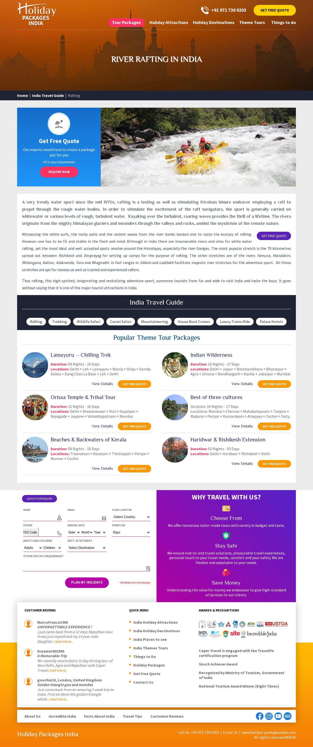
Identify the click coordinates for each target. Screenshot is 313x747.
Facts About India (99, 716)
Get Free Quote (274, 10)
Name (26, 510)
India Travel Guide (48, 95)
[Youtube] (278, 716)
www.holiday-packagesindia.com (269, 732)
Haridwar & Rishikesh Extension (227, 439)
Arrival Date (76, 525)
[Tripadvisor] (287, 716)
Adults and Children (37, 540)
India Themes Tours (150, 647)
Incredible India (62, 716)
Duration (118, 525)
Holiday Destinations (213, 22)
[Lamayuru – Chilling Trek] (35, 376)
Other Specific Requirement (43, 556)
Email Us (230, 732)
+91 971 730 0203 (228, 10)
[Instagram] (269, 716)
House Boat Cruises (194, 321)
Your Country (122, 510)
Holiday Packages (149, 665)
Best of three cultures (216, 397)
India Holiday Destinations (156, 630)
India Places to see (150, 639)
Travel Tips (132, 716)
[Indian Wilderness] (175, 376)
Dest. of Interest (79, 540)
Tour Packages (126, 22)
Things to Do (144, 656)
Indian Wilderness (211, 354)
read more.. (63, 641)
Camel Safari (120, 321)
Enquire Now (59, 172)
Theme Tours (252, 22)
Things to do (283, 22)
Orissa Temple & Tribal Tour (83, 397)
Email (71, 510)
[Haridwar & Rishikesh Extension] (175, 461)
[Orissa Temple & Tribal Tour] (35, 418)
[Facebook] (260, 716)
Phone (27, 525)
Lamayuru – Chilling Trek (81, 354)
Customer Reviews (167, 716)
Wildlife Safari (88, 321)
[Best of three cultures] (175, 418)
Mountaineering (154, 321)
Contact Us (143, 682)
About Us (32, 716)
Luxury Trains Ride (235, 321)
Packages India (47, 734)
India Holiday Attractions (155, 622)
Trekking (59, 321)
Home (22, 95)
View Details (102, 384)
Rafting (36, 321)
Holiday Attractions (168, 22)
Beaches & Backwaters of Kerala (88, 439)
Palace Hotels (271, 321)
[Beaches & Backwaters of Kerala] (35, 461)
